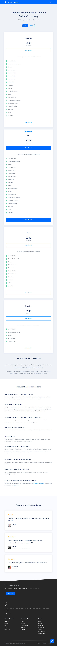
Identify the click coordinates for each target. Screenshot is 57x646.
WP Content (40, 625)
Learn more (16, 485)
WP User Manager (12, 643)
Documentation (24, 625)
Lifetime (31, 25)
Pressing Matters (41, 631)
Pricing (22, 621)
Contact (23, 629)
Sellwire (40, 629)
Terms (39, 643)
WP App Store (41, 627)
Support (23, 627)
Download (7, 621)
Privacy (44, 643)
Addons (23, 623)
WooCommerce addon (38, 483)
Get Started (28, 50)
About (6, 627)
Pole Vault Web (41, 633)
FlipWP (39, 621)
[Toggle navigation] (50, 2)
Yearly (25, 25)
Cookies (49, 643)
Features (6, 623)
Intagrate (40, 623)
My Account (7, 629)
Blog (6, 625)
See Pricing (10, 593)
